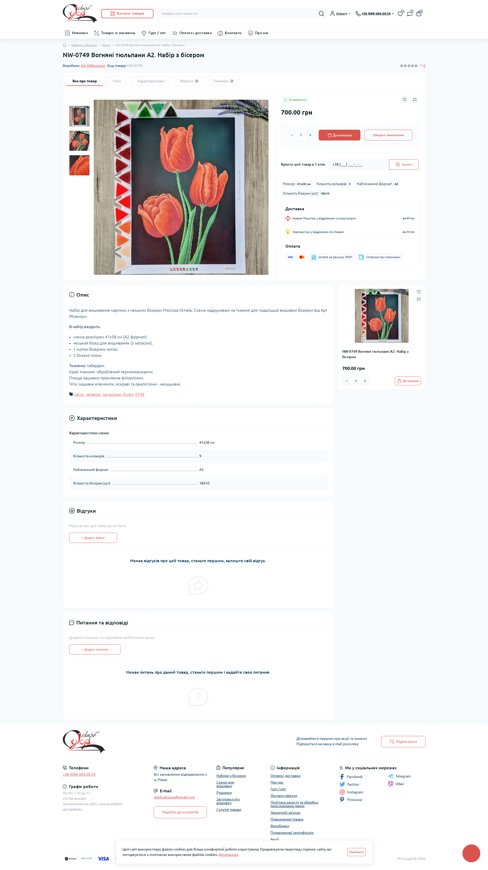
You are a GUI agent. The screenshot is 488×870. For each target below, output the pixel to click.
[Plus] (310, 135)
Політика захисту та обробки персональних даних (294, 804)
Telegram (403, 776)
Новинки (80, 33)
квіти (79, 394)
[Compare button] (415, 100)
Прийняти (356, 852)
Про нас (262, 33)
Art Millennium (93, 66)
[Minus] (292, 135)
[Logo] (80, 13)
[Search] (321, 13)
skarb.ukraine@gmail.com (174, 797)
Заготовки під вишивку (228, 801)
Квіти (106, 45)
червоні (93, 394)
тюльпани (111, 394)
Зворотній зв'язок (285, 813)
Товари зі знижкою (118, 33)
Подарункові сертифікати (292, 833)
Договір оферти (284, 796)
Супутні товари (228, 809)
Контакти (233, 33)
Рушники (224, 793)
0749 (139, 394)
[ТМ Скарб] (152, 741)
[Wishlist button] (404, 100)
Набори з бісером (84, 45)
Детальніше (228, 855)
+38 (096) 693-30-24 (79, 774)
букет (128, 394)
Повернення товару (287, 819)
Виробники (280, 826)
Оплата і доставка (195, 33)
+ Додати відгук (93, 537)
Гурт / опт (157, 33)
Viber (400, 784)
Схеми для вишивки (225, 784)
